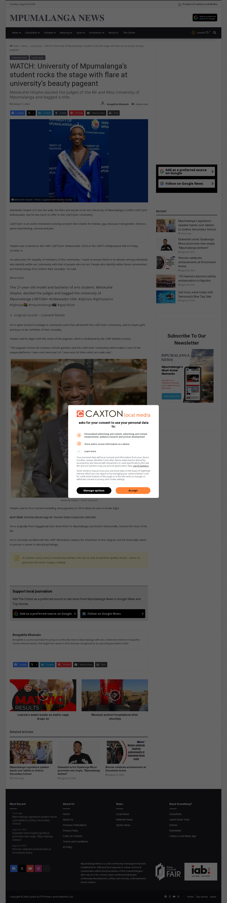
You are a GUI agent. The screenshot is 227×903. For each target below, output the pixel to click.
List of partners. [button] (141, 465)
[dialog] (113, 451)
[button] (113, 451)
